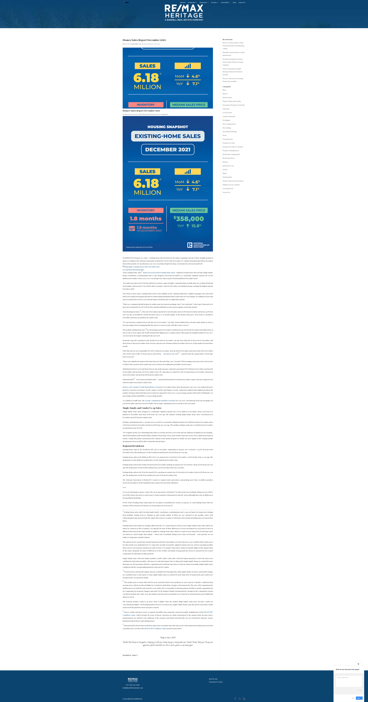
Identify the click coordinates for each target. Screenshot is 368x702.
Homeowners (227, 98)
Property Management (231, 151)
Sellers (225, 170)
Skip (353, 698)
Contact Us (241, 2)
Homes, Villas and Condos (232, 101)
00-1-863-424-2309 (133, 685)
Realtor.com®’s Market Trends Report (142, 387)
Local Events (227, 113)
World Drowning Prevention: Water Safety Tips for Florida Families (233, 62)
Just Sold (226, 109)
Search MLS (225, 2)
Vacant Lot (226, 192)
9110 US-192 (213, 679)
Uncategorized (228, 189)
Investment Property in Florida (234, 105)
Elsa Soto (127, 44)
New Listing (227, 128)
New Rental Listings (230, 132)
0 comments (156, 44)
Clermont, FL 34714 (216, 682)
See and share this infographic (133, 270)
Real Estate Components (231, 154)
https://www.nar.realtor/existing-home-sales (159, 273)
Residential (191, 2)
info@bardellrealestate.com (133, 688)
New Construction (229, 124)
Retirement (203, 2)
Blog (234, 2)
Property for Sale (229, 143)
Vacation (214, 2)
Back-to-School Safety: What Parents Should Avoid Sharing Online (233, 46)
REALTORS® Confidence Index (155, 629)
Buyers (225, 94)
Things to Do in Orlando (231, 185)
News (224, 136)
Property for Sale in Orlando (233, 147)
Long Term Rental (229, 117)
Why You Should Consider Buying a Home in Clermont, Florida (232, 72)
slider (225, 173)
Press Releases (228, 139)
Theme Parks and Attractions (233, 181)
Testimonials (227, 177)
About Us (183, 2)
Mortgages (226, 120)
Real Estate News (147, 44)
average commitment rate (160, 401)
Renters (225, 162)
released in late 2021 (170, 354)
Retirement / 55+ (228, 166)
